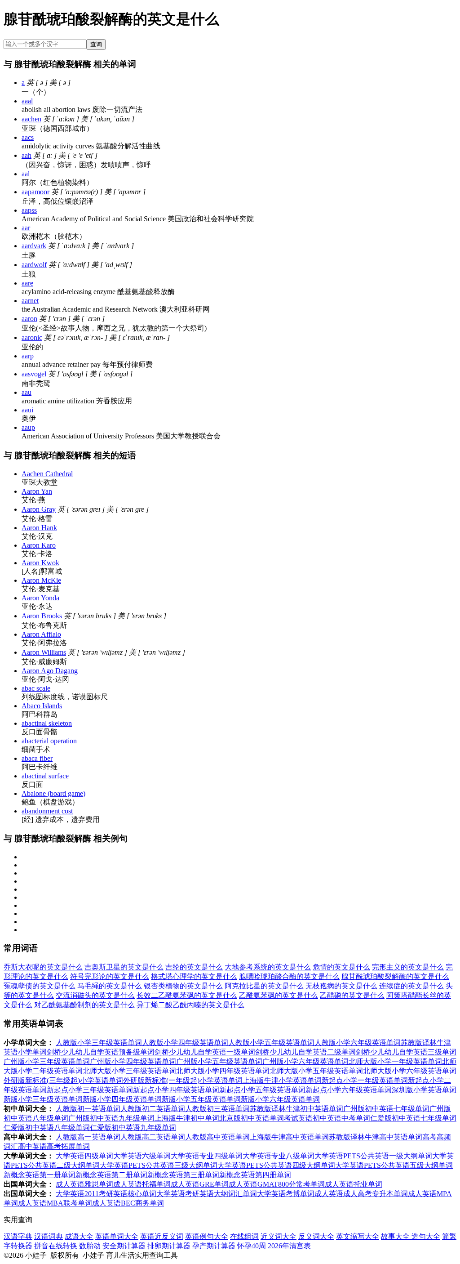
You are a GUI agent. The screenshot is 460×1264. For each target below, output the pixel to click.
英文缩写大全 (357, 1236)
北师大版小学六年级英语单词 (409, 1071)
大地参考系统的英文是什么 (268, 967)
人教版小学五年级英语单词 (271, 1042)
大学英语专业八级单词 (278, 1156)
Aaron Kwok (40, 563)
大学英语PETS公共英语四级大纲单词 (276, 1165)
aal (26, 174)
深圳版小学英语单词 (424, 1090)
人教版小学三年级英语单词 (99, 1042)
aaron (29, 318)
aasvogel (34, 374)
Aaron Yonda (40, 598)
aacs (28, 137)
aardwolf (34, 264)
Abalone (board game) (53, 793)
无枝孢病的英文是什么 (341, 986)
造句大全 (425, 1236)
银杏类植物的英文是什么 (183, 986)
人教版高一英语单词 (88, 1137)
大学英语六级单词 (142, 1156)
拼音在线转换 (55, 1246)
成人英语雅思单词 (84, 1184)
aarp (28, 356)
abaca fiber (37, 758)
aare (27, 283)
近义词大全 (278, 1236)
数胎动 (90, 1246)
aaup (28, 427)
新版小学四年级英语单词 (122, 1099)
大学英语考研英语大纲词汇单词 (206, 1193)
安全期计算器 (124, 1246)
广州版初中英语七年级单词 (386, 1108)
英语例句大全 (206, 1236)
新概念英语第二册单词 (111, 1175)
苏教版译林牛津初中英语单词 (296, 1108)
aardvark (34, 246)
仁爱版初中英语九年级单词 (133, 1127)
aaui (27, 410)
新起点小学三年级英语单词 (90, 1090)
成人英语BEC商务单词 (128, 1203)
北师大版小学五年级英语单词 (316, 1071)
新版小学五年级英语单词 (201, 1099)
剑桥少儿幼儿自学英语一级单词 (205, 1052)
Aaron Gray (39, 509)
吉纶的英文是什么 (194, 967)
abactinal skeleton (47, 723)
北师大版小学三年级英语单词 (129, 1071)
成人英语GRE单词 (200, 1184)
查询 (96, 44)
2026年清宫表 (289, 1246)
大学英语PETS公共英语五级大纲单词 (394, 1165)
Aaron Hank (39, 528)
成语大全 (79, 1236)
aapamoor (35, 192)
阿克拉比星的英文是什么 (264, 986)
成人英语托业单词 (353, 1184)
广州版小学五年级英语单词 (219, 1061)
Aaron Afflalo (41, 634)
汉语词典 (48, 1236)
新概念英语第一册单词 (39, 1175)
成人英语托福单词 (142, 1184)
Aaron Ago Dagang (50, 670)
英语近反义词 (161, 1236)
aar (26, 228)
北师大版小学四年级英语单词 (223, 1071)
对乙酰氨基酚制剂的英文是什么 (84, 1005)
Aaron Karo (39, 545)
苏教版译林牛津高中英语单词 (375, 1137)
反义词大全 (316, 1236)
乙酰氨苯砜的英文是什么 (278, 995)
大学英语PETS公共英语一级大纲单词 (373, 1156)
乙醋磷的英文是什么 (352, 995)
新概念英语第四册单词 (255, 1175)
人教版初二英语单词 (152, 1108)
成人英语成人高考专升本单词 (361, 1193)
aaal (27, 101)
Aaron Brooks (42, 616)
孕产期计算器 (213, 1246)
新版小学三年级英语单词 (43, 1099)
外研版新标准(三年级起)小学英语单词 (63, 1080)
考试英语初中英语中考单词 (327, 1118)
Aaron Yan (37, 491)
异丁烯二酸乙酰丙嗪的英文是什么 (190, 1005)
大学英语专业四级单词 (207, 1156)
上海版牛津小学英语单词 (282, 1080)
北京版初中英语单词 (251, 1118)
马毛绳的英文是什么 (109, 986)
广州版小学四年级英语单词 (133, 1061)
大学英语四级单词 (84, 1156)
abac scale (36, 688)
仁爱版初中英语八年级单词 (47, 1127)
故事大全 (396, 1236)
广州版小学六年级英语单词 (305, 1061)
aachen (31, 119)
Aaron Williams (44, 652)
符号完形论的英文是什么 (109, 976)
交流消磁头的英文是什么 (95, 995)
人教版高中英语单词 (217, 1137)
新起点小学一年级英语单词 (365, 1080)
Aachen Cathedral (47, 474)
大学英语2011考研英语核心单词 (106, 1193)
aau (26, 392)
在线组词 (244, 1236)
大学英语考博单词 (285, 1193)
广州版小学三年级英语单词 (47, 1061)
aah (26, 155)
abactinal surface (45, 776)
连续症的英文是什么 (411, 986)
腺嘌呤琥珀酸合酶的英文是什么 (289, 976)
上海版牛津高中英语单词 (289, 1137)
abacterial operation (49, 741)
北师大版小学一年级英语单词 (395, 1061)
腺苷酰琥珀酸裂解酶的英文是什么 (395, 976)
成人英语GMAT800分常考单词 (277, 1184)
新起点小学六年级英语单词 (348, 1090)
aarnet (30, 300)
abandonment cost (47, 811)
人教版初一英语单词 (88, 1108)
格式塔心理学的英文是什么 (194, 976)
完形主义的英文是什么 (408, 967)
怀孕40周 (251, 1246)
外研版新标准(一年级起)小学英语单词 (183, 1080)
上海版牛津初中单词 (187, 1118)
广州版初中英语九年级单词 (111, 1118)
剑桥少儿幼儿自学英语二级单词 (305, 1052)
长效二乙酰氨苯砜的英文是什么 (187, 995)
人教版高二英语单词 (152, 1137)
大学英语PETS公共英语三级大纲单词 (158, 1165)
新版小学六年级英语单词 (280, 1099)
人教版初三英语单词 (217, 1108)
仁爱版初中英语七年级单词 (413, 1118)
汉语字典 (18, 1236)
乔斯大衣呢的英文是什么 (43, 967)
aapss (29, 210)
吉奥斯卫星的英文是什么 (124, 967)
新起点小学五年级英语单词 (262, 1090)
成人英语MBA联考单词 (55, 1203)
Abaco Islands (42, 706)
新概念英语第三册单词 (183, 1175)
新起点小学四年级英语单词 (176, 1090)
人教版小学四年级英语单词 (185, 1042)
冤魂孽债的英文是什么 (39, 986)
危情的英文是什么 (341, 967)
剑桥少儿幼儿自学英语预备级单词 (101, 1052)
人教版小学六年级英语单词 (357, 1042)
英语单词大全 (116, 1236)
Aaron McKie (41, 580)
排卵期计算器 (168, 1246)
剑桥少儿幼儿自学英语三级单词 (406, 1052)
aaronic (32, 337)
